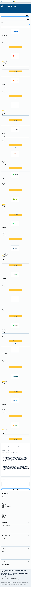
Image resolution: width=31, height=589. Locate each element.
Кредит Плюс (4, 353)
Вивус (3, 302)
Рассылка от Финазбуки (5, 479)
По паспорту (4, 499)
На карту (3, 495)
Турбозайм (4, 108)
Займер (3, 178)
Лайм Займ (4, 203)
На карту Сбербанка (5, 508)
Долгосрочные (4, 515)
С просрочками (4, 507)
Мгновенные (4, 504)
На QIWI (3, 509)
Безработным (4, 513)
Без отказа (3, 497)
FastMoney (4, 278)
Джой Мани (4, 404)
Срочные (3, 505)
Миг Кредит (4, 227)
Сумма (2, 13)
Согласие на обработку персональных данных (8, 579)
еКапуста (3, 329)
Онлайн (3, 496)
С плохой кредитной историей (6, 506)
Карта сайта (17, 579)
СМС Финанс (4, 380)
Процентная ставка (4, 22)
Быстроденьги (4, 35)
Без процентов (4, 514)
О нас (2, 578)
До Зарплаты (4, 59)
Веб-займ (3, 251)
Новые (3, 516)
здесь (26, 587)
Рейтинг (3, 518)
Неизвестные (4, 519)
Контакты (5, 578)
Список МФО (4, 517)
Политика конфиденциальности (12, 578)
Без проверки (4, 498)
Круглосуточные (4, 503)
